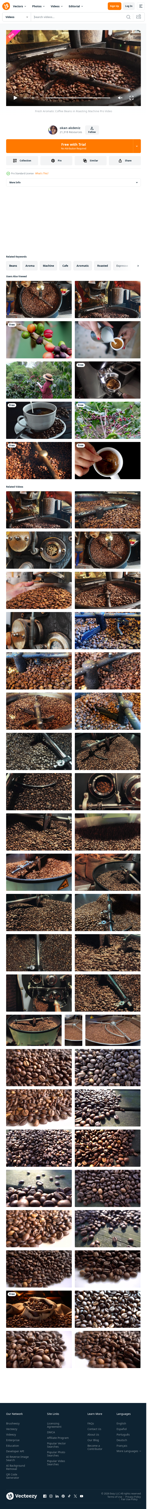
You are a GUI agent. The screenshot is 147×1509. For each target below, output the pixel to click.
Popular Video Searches (55, 1464)
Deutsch (119, 1438)
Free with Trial (73, 146)
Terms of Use (112, 1495)
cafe (65, 264)
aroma (29, 264)
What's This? (41, 173)
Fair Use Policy (126, 1497)
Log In (128, 6)
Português (120, 1433)
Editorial (74, 6)
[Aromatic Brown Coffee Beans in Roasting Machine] (107, 629)
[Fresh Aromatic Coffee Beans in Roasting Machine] (39, 298)
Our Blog (91, 1438)
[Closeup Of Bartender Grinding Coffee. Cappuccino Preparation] (107, 378)
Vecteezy (11, 1427)
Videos (55, 6)
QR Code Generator (12, 1474)
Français (119, 1444)
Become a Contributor (93, 1445)
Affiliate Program (51, 1437)
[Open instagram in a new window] (50, 1494)
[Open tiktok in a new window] (69, 1494)
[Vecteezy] (6, 6)
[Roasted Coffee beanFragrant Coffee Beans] (39, 1066)
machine (48, 264)
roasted (102, 264)
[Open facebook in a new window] (44, 1494)
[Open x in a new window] (75, 1494)
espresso (122, 264)
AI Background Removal (15, 1465)
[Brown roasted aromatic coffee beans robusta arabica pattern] (39, 1307)
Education (12, 1444)
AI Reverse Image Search (15, 1456)
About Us (92, 1433)
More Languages (124, 1449)
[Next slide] (132, 264)
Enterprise (13, 1438)
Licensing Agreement (53, 1423)
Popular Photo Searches (55, 1455)
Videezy (11, 1433)
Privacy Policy (130, 1495)
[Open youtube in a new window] (81, 1494)
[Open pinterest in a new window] (63, 1494)
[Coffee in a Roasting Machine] (39, 459)
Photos (37, 6)
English (118, 1421)
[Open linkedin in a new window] (57, 1494)
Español (119, 1427)
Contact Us (93, 1427)
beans (13, 264)
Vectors (18, 6)
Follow (92, 132)
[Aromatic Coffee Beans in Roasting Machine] (39, 749)
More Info (14, 181)
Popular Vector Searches (55, 1446)
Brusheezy (13, 1421)
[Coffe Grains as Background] (39, 1106)
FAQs (89, 1421)
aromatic (83, 264)
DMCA (50, 1430)
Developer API (15, 1449)
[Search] (128, 17)
